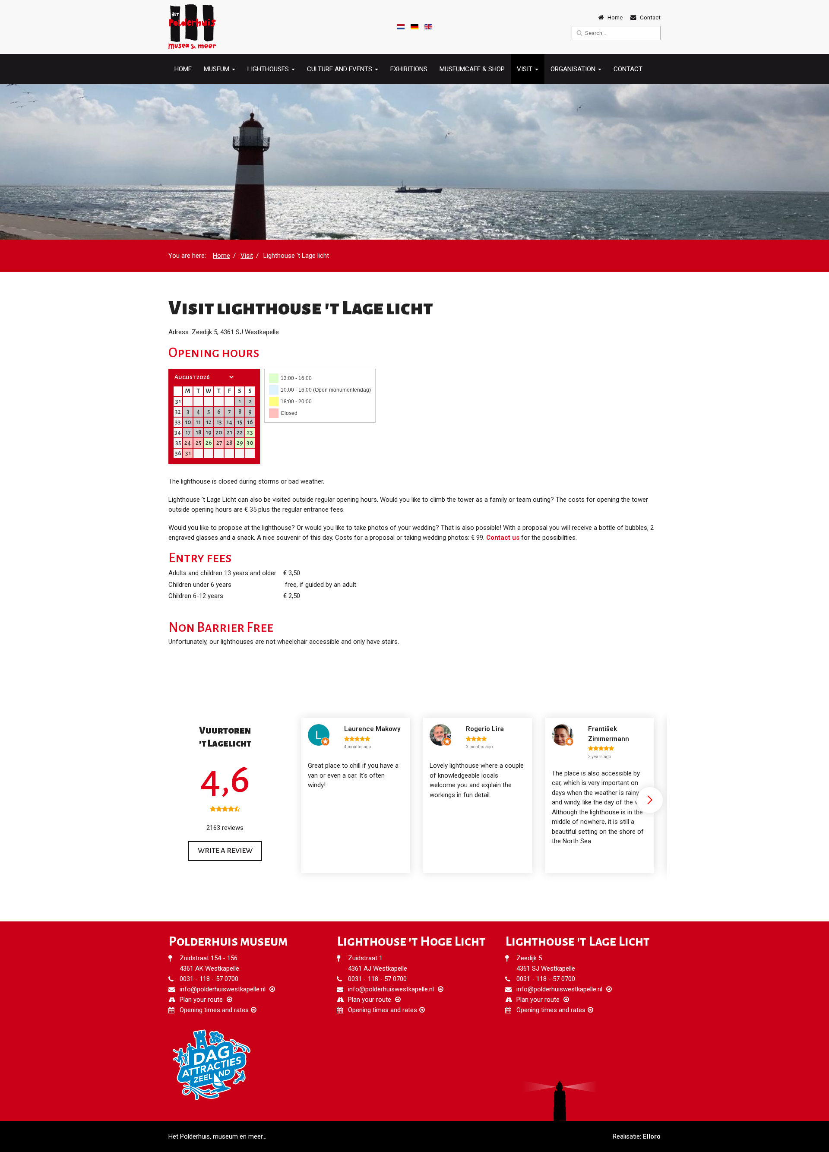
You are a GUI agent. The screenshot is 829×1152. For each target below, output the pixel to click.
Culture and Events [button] (340, 69)
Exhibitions (408, 69)
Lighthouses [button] (269, 69)
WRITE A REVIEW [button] (225, 851)
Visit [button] (525, 69)
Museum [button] (217, 69)
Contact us (502, 537)
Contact (628, 69)
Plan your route (201, 999)
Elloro (652, 1136)
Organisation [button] (574, 69)
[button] (650, 800)
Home (183, 69)
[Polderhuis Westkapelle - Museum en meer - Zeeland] (192, 26)
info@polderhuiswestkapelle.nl (223, 989)
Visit (246, 256)
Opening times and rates (214, 1010)
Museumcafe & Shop (472, 69)
